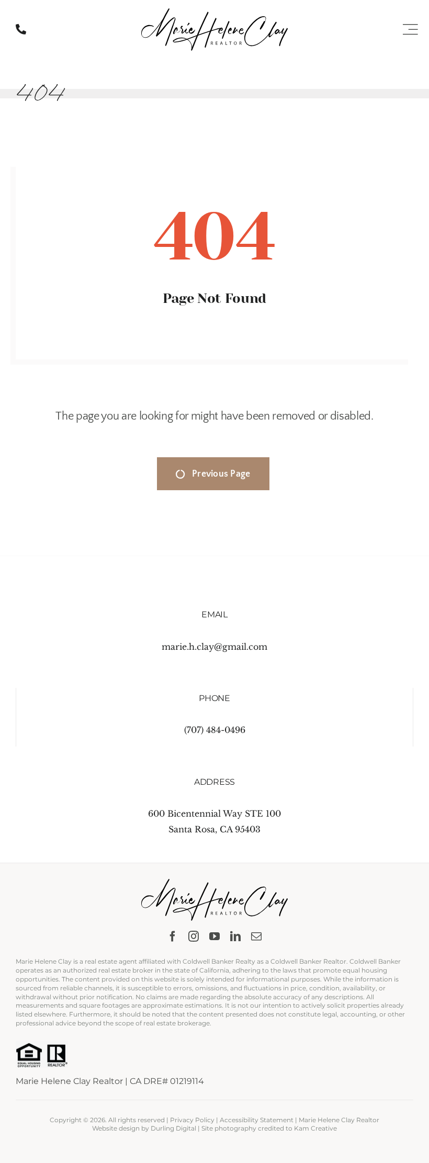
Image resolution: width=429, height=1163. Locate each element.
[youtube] (214, 936)
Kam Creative (315, 1128)
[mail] (256, 936)
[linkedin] (235, 936)
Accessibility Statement (256, 1120)
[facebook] (172, 936)
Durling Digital (173, 1128)
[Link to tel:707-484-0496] (21, 29)
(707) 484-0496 (214, 730)
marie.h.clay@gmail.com (214, 646)
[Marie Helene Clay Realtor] (214, 12)
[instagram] (193, 936)
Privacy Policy (192, 1120)
